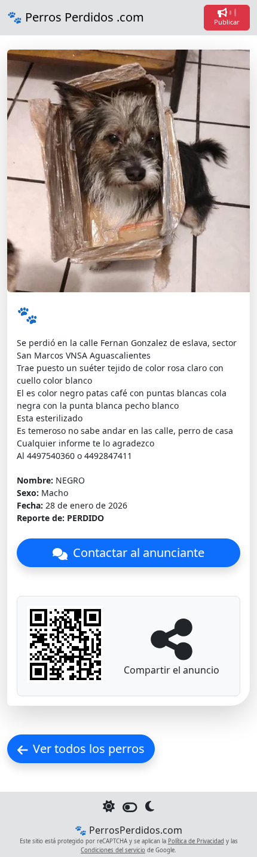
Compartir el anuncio (171, 670)
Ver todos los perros (89, 748)
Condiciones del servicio (113, 850)
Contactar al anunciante (137, 552)
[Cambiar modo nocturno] (130, 808)
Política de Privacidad (196, 841)
